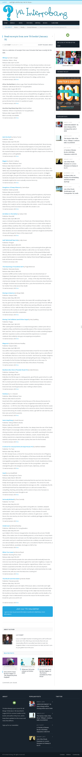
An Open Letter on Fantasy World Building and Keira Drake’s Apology (71, 178)
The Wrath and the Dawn (10, 579)
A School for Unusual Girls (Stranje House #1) (17, 446)
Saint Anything (7, 420)
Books (45, 23)
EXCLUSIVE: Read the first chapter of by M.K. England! (10, 674)
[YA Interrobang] (35, 12)
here (17, 79)
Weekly (12, 23)
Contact (62, 754)
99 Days (4, 58)
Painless (5, 394)
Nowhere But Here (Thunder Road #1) (15, 370)
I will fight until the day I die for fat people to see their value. (21, 2)
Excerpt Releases (43, 45)
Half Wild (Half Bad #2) (10, 240)
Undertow (5, 526)
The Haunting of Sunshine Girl (12, 267)
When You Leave (7, 552)
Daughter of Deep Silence (11, 187)
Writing (37, 23)
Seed (4, 473)
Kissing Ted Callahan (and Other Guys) (15, 319)
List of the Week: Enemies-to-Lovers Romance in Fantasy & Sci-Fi (71, 165)
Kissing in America (8, 293)
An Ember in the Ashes (9, 214)
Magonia (5, 343)
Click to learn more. (67, 65)
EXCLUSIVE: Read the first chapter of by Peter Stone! (46, 672)
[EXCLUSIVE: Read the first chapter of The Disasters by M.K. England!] (9, 662)
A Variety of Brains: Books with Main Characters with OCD (70, 152)
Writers (68, 754)
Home (6, 23)
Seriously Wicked (8, 499)
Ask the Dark (6, 137)
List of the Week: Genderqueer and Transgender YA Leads (71, 191)
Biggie (4, 161)
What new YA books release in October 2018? (28, 671)
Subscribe (55, 23)
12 (79, 173)
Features (30, 23)
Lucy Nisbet (7, 45)
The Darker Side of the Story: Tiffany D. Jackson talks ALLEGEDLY (71, 140)
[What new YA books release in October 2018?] (27, 662)
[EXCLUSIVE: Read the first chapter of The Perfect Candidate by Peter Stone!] (45, 662)
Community (76, 754)
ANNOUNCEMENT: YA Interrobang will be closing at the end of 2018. (71, 128)
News (20, 23)
